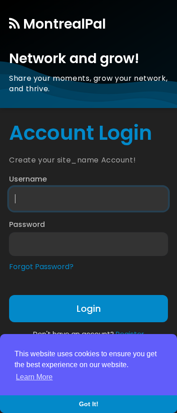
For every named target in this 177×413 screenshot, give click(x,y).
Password (27, 225)
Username (28, 179)
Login (89, 308)
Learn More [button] (34, 377)
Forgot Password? (41, 267)
